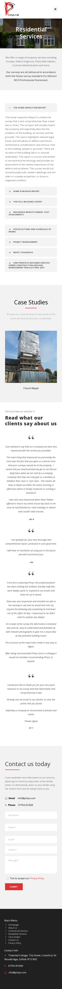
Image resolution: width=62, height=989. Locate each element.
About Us (12, 927)
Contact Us (13, 940)
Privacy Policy (37, 878)
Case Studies (14, 937)
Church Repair (31, 388)
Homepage (13, 924)
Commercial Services (18, 930)
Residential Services (17, 934)
